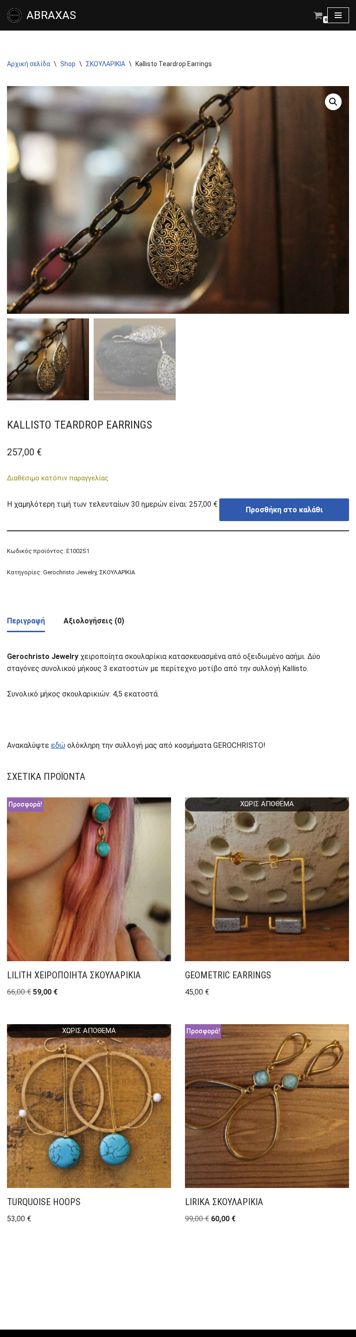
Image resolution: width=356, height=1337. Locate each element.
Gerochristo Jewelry (69, 572)
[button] (333, 101)
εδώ (58, 745)
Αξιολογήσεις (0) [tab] (94, 620)
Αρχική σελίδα (28, 64)
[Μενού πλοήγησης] (338, 15)
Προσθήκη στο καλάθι (284, 509)
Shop (68, 64)
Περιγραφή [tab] (26, 620)
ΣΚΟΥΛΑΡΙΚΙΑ (105, 64)
